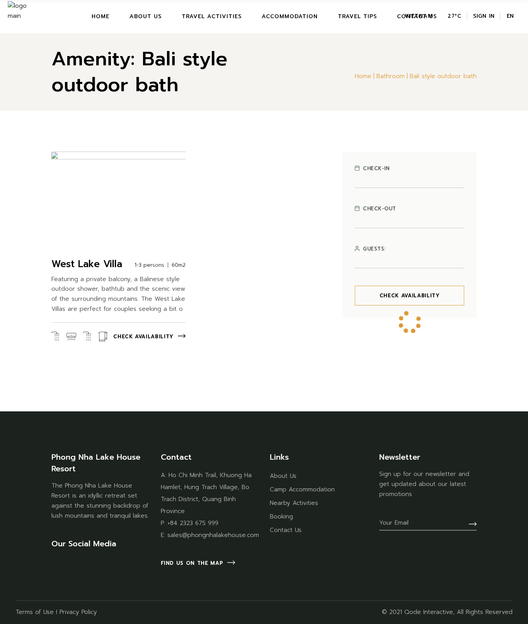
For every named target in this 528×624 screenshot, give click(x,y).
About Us (283, 476)
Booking (281, 516)
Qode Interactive (428, 612)
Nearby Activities (294, 503)
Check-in (376, 168)
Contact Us (285, 530)
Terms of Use (34, 612)
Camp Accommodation (302, 489)
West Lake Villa (86, 264)
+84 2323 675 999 (192, 523)
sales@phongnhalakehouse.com (213, 535)
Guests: (374, 249)
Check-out (379, 208)
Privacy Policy (78, 612)
